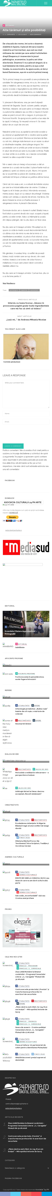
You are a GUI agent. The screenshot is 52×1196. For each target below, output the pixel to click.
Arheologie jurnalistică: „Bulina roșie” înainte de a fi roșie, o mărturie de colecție (31, 711)
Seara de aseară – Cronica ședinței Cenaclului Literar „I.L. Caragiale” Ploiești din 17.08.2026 (30, 1029)
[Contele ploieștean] (26, 346)
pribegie (14, 290)
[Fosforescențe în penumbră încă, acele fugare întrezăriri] (8, 674)
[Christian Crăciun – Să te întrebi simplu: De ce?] (14, 761)
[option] (26, 348)
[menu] (45, 3)
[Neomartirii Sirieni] (8, 732)
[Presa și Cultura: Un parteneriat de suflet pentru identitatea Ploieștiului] (8, 1040)
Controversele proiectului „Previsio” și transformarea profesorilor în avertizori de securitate (32, 991)
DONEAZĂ (13, 513)
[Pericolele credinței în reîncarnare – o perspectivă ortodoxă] (8, 775)
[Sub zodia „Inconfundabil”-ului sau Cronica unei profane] (6, 890)
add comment (35, 34)
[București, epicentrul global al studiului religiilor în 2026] (6, 863)
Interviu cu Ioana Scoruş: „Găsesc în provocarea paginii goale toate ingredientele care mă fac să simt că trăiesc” (26, 306)
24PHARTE (11, 34)
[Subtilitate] (8, 645)
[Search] (39, 3)
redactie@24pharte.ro (13, 530)
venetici (34, 290)
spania (24, 290)
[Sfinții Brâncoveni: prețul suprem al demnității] (8, 1057)
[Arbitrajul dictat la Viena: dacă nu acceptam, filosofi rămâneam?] (5, 788)
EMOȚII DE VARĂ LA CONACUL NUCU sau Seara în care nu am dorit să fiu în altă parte (32, 880)
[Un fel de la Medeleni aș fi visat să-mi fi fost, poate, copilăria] (7, 665)
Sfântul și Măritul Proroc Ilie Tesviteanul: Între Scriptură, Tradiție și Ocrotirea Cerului (32, 843)
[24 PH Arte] (15, 3)
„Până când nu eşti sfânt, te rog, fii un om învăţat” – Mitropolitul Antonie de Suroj (31, 1009)
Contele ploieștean (11, 362)
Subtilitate (20, 647)
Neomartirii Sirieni (23, 724)
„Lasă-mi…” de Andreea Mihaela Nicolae (26, 320)
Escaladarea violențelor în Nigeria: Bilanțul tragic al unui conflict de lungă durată (32, 825)
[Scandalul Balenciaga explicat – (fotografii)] (26, 624)
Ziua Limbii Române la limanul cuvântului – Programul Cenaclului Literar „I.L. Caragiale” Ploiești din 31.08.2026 (27, 1125)
